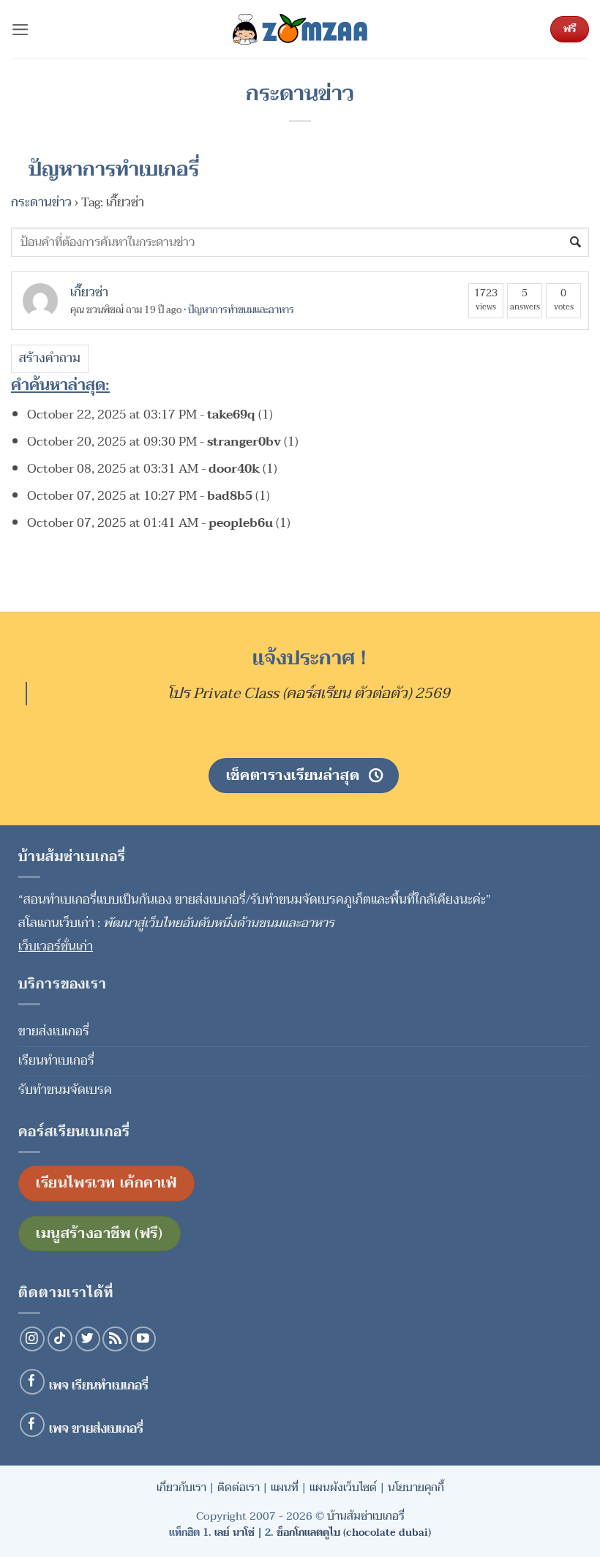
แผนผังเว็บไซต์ (343, 1487)
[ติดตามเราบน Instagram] (32, 1339)
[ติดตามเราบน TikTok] (60, 1339)
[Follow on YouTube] (143, 1339)
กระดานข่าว (41, 202)
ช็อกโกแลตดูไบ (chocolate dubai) (354, 1532)
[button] (20, 29)
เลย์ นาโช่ (234, 1532)
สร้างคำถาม (49, 358)
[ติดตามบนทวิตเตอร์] (88, 1339)
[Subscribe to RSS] (115, 1339)
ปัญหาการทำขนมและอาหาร (241, 310)
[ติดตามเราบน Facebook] (32, 1382)
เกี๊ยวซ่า (89, 292)
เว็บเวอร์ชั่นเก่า (55, 946)
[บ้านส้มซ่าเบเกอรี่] (300, 29)
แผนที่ (285, 1487)
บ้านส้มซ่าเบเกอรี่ (366, 1516)
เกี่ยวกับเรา (181, 1487)
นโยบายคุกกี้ (416, 1487)
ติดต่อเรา (238, 1487)
